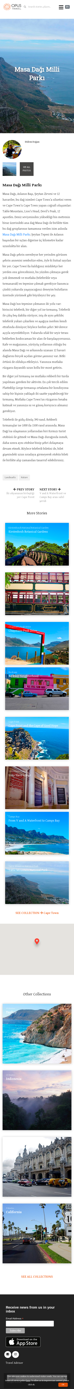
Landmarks (10, 477)
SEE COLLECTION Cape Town (37, 913)
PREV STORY (20, 493)
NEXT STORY (53, 495)
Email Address (14, 1318)
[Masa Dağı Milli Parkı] (9, 169)
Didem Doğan (32, 142)
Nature (24, 477)
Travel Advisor (14, 1363)
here (28, 1380)
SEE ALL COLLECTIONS (37, 1277)
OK (63, 1384)
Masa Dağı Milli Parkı (16, 234)
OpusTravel (12, 6)
